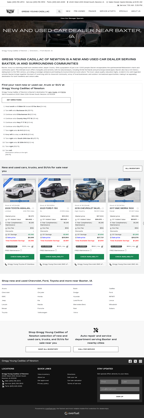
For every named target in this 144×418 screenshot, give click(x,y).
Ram (75, 308)
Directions (71, 374)
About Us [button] (135, 11)
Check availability (20, 257)
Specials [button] (123, 11)
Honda (40, 296)
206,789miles (28, 211)
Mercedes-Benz (79, 304)
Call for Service (86, 349)
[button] (86, 2)
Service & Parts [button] (108, 11)
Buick (75, 288)
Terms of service (74, 383)
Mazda (40, 304)
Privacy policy (43, 383)
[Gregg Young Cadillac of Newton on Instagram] (139, 360)
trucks (54, 92)
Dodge (76, 292)
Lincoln (4, 304)
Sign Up (119, 397)
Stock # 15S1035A (47, 205)
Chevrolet (6, 292)
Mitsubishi (113, 304)
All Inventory (132, 168)
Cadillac (112, 288)
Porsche (41, 308)
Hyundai (76, 296)
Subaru (112, 308)
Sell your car (72, 377)
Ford (111, 292)
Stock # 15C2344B (82, 205)
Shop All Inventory (48, 349)
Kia (39, 300)
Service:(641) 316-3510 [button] (14, 383)
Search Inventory (59, 11)
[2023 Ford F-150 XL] (54, 190)
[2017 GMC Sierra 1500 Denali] (124, 190)
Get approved (43, 380)
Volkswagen (42, 312)
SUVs (63, 92)
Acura (4, 288)
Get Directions (14, 100)
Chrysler (41, 292)
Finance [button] (92, 11)
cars (50, 92)
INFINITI (112, 296)
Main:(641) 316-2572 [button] (13, 381)
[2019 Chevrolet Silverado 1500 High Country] (89, 190)
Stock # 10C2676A (117, 205)
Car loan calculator (74, 380)
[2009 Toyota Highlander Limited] (19, 190)
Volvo (75, 312)
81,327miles (134, 211)
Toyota (4, 312)
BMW (40, 288)
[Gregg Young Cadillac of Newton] (28, 11)
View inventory (44, 374)
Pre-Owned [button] (79, 11)
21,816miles (64, 211)
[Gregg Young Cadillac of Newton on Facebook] (129, 360)
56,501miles (99, 211)
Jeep (4, 300)
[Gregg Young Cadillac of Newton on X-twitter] (134, 360)
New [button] (68, 11)
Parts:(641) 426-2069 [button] (13, 386)
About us (41, 377)
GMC (4, 296)
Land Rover (77, 300)
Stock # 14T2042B (12, 205)
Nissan (4, 308)
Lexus (111, 300)
